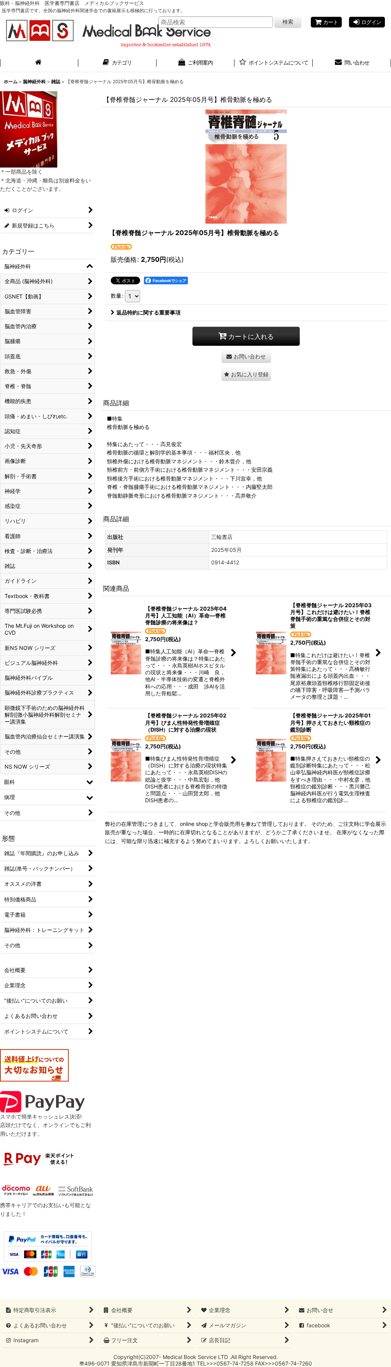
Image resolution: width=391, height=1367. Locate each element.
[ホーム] (39, 63)
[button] (246, 374)
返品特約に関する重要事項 (148, 312)
